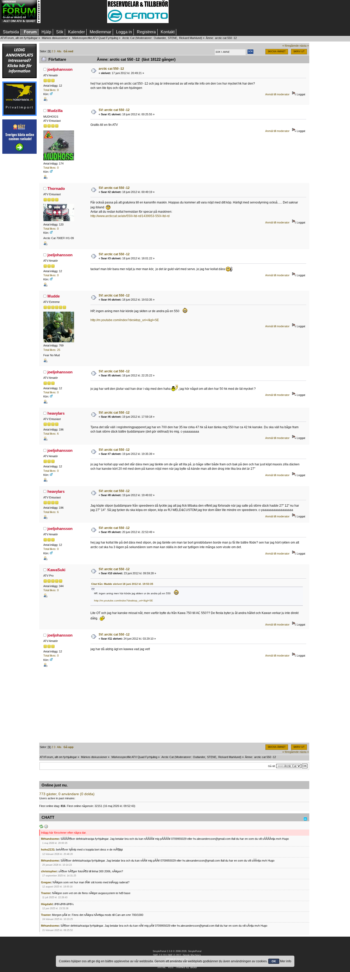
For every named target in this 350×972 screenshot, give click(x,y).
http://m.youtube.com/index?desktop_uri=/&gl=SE (124, 320)
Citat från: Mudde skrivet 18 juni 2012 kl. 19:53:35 (122, 583)
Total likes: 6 (51, 433)
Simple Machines (192, 955)
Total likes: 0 (51, 89)
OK (274, 961)
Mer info (285, 961)
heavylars (56, 413)
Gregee (46, 882)
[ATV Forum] (21, 22)
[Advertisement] (74, 11)
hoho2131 (47, 849)
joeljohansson (60, 69)
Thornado (56, 188)
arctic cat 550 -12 (111, 68)
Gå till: (271, 766)
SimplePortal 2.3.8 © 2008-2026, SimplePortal (177, 951)
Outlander (160, 37)
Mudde (53, 296)
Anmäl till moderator (277, 94)
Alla (59, 51)
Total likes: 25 (51, 349)
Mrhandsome (50, 838)
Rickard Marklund (190, 37)
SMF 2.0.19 (159, 955)
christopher (49, 871)
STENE (172, 37)
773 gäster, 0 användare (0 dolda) (67, 794)
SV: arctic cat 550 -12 (114, 110)
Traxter (45, 893)
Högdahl (47, 904)
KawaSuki (56, 570)
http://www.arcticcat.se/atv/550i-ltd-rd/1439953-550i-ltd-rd (130, 216)
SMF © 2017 (174, 955)
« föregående (290, 45)
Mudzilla (55, 110)
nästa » (304, 45)
